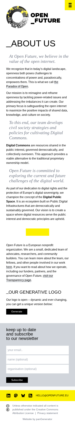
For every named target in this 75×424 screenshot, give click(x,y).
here (9, 267)
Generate (16, 311)
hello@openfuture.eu (52, 395)
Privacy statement (47, 413)
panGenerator (44, 419)
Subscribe (17, 380)
